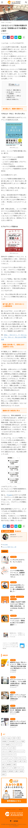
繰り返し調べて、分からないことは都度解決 (13, 92)
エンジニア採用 (6, 547)
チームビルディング (6, 758)
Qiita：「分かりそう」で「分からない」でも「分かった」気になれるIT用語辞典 (14, 337)
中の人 (12, 547)
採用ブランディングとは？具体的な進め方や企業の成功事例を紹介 (18, 723)
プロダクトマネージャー (19, 758)
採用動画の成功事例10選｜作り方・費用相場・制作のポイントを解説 (18, 710)
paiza (9, 738)
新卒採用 (11, 771)
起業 (16, 771)
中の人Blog (5, 544)
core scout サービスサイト (11, 809)
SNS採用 (4, 741)
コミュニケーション (16, 744)
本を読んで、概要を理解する (13, 90)
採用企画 (4, 771)
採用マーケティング (18, 767)
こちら (16, 147)
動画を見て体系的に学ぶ (12, 99)
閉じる (17, 84)
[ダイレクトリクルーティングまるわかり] (14, 2)
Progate (9, 495)
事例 (15, 761)
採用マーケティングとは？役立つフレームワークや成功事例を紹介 (18, 697)
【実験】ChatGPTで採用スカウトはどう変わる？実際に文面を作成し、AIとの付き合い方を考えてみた (17, 606)
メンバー (4, 761)
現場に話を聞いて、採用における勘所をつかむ (13, 96)
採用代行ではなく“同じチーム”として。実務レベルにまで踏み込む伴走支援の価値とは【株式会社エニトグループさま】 (18, 666)
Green (3, 738)
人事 (15, 547)
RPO (19, 738)
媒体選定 (9, 764)
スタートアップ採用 (6, 751)
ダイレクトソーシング (19, 751)
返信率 (21, 771)
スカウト (4, 748)
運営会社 (21, 809)
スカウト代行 (12, 748)
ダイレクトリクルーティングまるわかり (14, 818)
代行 (25, 761)
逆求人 (3, 774)
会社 (3, 764)
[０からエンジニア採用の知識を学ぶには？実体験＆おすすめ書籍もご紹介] (16, 37)
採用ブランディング (6, 767)
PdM (14, 738)
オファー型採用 (5, 744)
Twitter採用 (11, 741)
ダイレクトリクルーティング (8, 754)
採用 (14, 764)
